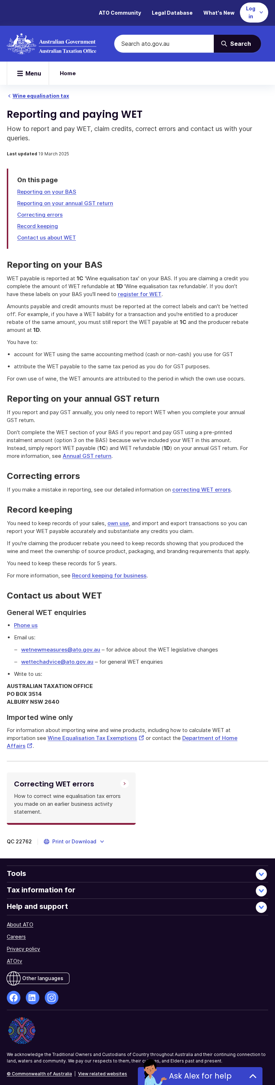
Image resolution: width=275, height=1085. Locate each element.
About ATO (20, 924)
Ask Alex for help (200, 1076)
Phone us (26, 625)
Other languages (42, 978)
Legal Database (172, 13)
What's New (219, 13)
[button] (74, 841)
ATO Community (120, 13)
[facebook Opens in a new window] (13, 997)
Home (68, 73)
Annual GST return (87, 455)
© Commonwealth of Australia (39, 1073)
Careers (16, 937)
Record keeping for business (109, 575)
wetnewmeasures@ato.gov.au (60, 649)
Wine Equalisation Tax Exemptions (96, 738)
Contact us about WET (46, 237)
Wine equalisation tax (41, 96)
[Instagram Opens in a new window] (51, 997)
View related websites (102, 1073)
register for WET (139, 294)
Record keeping (37, 226)
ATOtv (14, 961)
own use (118, 523)
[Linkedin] (32, 997)
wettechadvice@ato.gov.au (57, 661)
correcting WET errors (201, 489)
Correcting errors (40, 214)
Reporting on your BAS (46, 191)
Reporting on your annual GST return (65, 203)
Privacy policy (23, 949)
